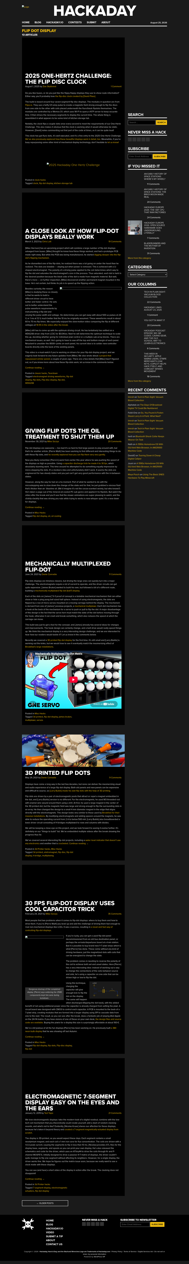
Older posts (45, 1203)
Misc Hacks (40, 512)
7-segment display (42, 1187)
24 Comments (153, 217)
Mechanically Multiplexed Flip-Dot (68, 566)
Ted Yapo (48, 1113)
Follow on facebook (130, 139)
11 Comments (115, 574)
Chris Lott (46, 241)
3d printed (38, 716)
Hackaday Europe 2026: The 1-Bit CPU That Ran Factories (155, 210)
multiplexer (30, 720)
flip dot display (46, 183)
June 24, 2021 (31, 574)
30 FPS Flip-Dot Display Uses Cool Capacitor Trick (70, 906)
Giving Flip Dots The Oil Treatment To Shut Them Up (69, 433)
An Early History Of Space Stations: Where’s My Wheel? (155, 176)
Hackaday (94, 11)
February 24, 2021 (33, 913)
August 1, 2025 (32, 86)
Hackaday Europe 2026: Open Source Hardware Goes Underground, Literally (154, 227)
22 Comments (154, 302)
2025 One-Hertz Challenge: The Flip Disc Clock (68, 78)
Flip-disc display (49, 380)
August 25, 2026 (158, 22)
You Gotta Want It (154, 320)
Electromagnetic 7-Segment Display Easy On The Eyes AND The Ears (72, 1102)
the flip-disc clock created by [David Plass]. (75, 96)
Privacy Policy (117, 1252)
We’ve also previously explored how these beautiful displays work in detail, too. (63, 139)
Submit (91, 22)
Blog (38, 22)
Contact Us (54, 1244)
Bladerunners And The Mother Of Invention (155, 246)
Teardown (53, 373)
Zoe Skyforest (49, 86)
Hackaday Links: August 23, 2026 (153, 308)
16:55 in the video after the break (52, 325)
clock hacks (40, 180)
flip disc (61, 852)
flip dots (37, 380)
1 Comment (115, 86)
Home (26, 22)
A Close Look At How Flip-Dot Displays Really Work (72, 233)
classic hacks (41, 373)
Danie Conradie (49, 574)
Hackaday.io (54, 22)
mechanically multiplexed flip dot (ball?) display (57, 590)
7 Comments (153, 238)
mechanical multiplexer (85, 606)
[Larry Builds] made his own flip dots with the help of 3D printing (80, 790)
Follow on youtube (139, 139)
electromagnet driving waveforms (49, 376)
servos (40, 720)
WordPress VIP (99, 1257)
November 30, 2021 (34, 441)
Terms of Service (130, 1252)
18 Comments (153, 376)
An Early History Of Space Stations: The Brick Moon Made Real (155, 193)
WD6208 (29, 383)
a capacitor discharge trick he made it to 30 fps (84, 463)
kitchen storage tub (63, 183)
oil (49, 516)
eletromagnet (50, 852)
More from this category (139, 258)
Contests (75, 22)
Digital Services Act (145, 1252)
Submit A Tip (54, 1236)
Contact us (148, 139)
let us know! (113, 142)
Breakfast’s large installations (39, 646)
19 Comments (114, 241)
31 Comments (153, 253)
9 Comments (115, 777)
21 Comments (114, 1113)
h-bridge (37, 855)
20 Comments (114, 441)
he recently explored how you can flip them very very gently (76, 454)
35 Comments (114, 913)
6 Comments (153, 348)
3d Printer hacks (42, 849)
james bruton (65, 716)
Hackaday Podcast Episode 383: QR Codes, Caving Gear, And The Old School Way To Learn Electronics (155, 337)
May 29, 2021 (31, 777)
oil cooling (56, 516)
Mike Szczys (53, 441)
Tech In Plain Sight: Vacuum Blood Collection (155, 294)
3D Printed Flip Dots (57, 773)
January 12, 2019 (33, 1113)
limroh (131, 397)
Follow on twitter (134, 139)
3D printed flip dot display (59, 640)
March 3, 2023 (32, 241)
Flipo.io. (29, 105)
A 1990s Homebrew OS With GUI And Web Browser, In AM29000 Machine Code (145, 447)
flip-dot (61, 380)
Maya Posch (133, 474)
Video (50, 1232)
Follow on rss (143, 139)
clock (35, 183)
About (105, 22)
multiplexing (48, 855)
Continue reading (34, 367)
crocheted (63, 843)
